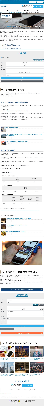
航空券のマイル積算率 (7, 46)
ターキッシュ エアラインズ (28, 397)
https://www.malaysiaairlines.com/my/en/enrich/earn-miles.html (14, 110)
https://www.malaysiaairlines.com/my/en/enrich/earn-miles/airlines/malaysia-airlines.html (20, 210)
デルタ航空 (34, 397)
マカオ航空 (37, 395)
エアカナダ (13, 397)
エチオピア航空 (40, 397)
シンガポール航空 (3, 395)
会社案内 (25, 389)
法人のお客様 (26, 10)
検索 (22, 78)
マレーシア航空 (9, 395)
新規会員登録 (32, 1)
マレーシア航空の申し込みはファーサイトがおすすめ (22, 289)
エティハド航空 (26, 395)
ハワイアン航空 (32, 395)
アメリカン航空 (8, 397)
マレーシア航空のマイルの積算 (8, 44)
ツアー (7, 10)
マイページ (40, 1)
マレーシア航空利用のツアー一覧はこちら (22, 333)
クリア (22, 80)
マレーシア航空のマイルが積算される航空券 (11, 45)
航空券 (17, 10)
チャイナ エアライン (19, 397)
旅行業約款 (18, 389)
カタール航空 (21, 395)
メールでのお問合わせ (39, 6)
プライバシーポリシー (32, 390)
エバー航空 (3, 397)
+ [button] (35, 304)
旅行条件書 (11, 389)
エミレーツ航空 (15, 395)
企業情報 (36, 10)
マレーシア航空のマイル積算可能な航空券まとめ (12, 48)
